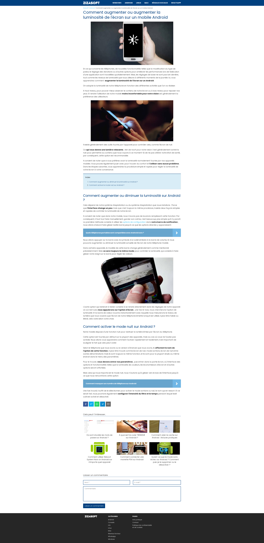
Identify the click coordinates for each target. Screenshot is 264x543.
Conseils (111, 522)
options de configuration (134, 222)
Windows (117, 3)
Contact (135, 522)
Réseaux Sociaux (160, 3)
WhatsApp (176, 3)
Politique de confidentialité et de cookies (142, 526)
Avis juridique (137, 520)
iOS (109, 525)
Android (129, 3)
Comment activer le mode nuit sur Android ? (106, 185)
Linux (138, 3)
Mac (146, 3)
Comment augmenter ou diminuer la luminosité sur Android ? (113, 182)
